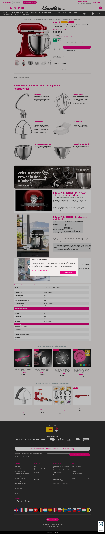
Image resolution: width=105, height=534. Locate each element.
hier (65, 266)
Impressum (39, 270)
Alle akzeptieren (68, 272)
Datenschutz (46, 270)
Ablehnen (34, 270)
